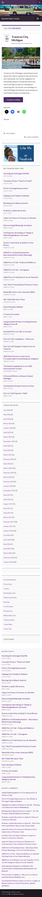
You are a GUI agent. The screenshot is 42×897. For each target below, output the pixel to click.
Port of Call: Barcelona (26, 850)
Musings (7, 602)
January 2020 (8, 486)
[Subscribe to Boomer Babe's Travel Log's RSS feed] (3, 2)
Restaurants (8, 611)
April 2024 (7, 446)
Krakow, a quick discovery (15, 210)
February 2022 (9, 473)
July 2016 (7, 535)
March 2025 (8, 437)
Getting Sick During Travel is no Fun (19, 386)
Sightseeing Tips (10, 615)
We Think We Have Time (14, 299)
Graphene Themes (18, 894)
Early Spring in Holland (13, 307)
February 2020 (9, 482)
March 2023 (8, 455)
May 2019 (7, 495)
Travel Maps (8, 624)
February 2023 (9, 459)
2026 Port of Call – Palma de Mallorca (20, 262)
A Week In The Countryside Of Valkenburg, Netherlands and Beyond (19, 868)
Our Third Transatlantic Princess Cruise (21, 284)
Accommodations (10, 580)
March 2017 (8, 517)
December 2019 (9, 490)
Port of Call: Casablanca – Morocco (19, 339)
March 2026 (8, 423)
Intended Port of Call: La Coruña (17, 331)
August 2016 (8, 531)
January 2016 (8, 562)
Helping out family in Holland (13, 805)
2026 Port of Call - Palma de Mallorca (16, 854)
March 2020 (8, 477)
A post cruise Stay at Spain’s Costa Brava (19, 713)
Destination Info (27, 43)
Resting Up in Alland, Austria (16, 203)
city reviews (10, 133)
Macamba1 (16, 43)
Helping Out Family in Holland (16, 196)
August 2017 (8, 504)
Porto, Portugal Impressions (16, 188)
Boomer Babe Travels (10, 18)
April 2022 (7, 464)
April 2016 (7, 549)
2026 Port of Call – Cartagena (16, 270)
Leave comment (32, 137)
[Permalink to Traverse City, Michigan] (21, 58)
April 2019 (7, 499)
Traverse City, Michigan (20, 38)
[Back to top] (37, 892)
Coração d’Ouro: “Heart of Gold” (18, 181)
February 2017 (9, 522)
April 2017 (7, 513)
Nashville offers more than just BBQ (19, 292)
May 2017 (7, 508)
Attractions (8, 584)
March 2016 (8, 553)
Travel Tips (8, 629)
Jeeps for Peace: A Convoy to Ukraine (20, 218)
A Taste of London (11, 314)
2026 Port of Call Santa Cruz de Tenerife (21, 277)
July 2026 (7, 410)
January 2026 (8, 428)
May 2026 (7, 415)
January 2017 (8, 526)
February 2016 (9, 558)
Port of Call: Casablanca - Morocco (15, 875)
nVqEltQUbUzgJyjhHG (10, 793)
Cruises (6, 589)
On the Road (8, 606)
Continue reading (13, 100)
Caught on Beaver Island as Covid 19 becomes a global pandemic (21, 883)
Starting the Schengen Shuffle (16, 173)
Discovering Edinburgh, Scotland (18, 225)
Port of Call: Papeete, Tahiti (15, 393)
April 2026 (7, 419)
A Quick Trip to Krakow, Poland (14, 835)
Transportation (9, 620)
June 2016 (7, 540)
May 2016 (7, 544)
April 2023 (7, 450)
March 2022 (8, 468)
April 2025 (7, 432)
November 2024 (9, 441)
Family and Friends (10, 598)
